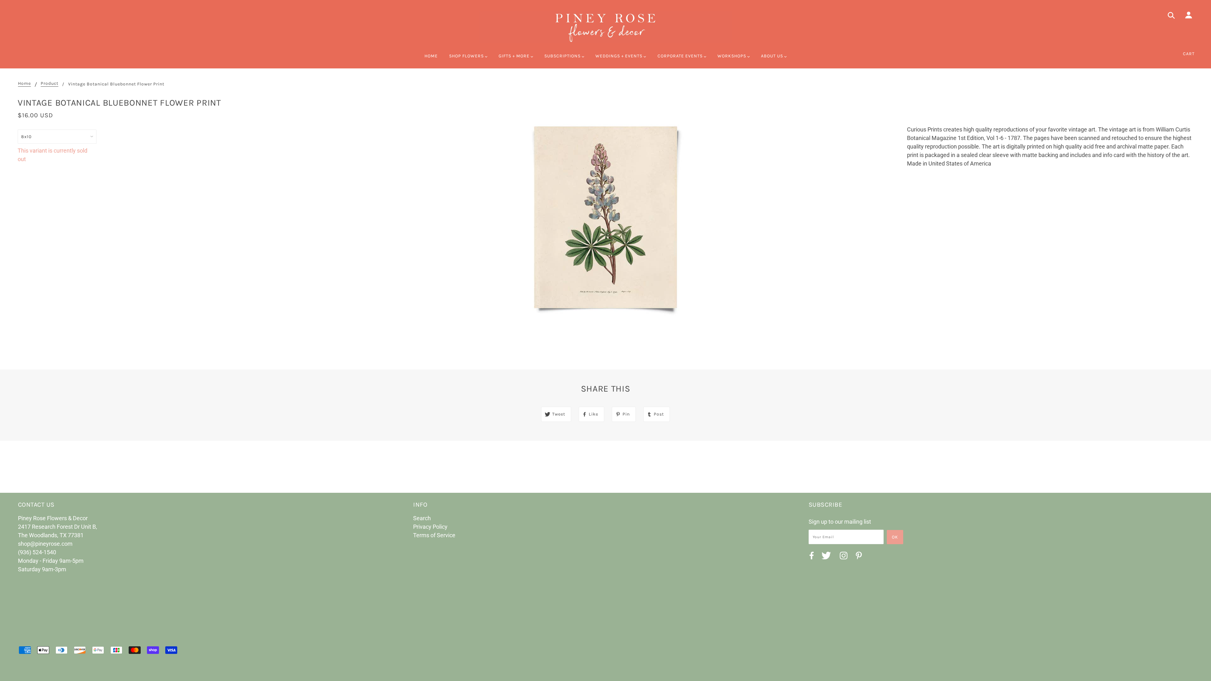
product (49, 83)
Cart (1189, 53)
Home (24, 83)
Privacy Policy (430, 526)
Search (422, 518)
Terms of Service (434, 535)
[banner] (605, 27)
